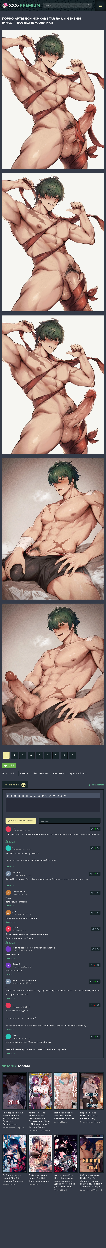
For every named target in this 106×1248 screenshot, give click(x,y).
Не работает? (98, 785)
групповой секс (78, 773)
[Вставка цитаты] (54, 796)
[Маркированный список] (31, 796)
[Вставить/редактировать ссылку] (42, 796)
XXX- (24, 5)
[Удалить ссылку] (46, 796)
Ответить (10, 841)
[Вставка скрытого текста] (65, 796)
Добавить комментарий (20, 821)
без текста (58, 773)
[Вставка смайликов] (39, 796)
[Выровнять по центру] (23, 796)
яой (12, 773)
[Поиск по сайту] (88, 5)
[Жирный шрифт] (8, 796)
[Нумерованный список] (34, 796)
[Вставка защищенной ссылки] (50, 796)
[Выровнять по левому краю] (19, 796)
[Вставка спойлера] (61, 796)
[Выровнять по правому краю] (26, 796)
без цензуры (41, 773)
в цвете (24, 773)
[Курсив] (11, 796)
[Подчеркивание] (15, 796)
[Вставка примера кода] (58, 796)
